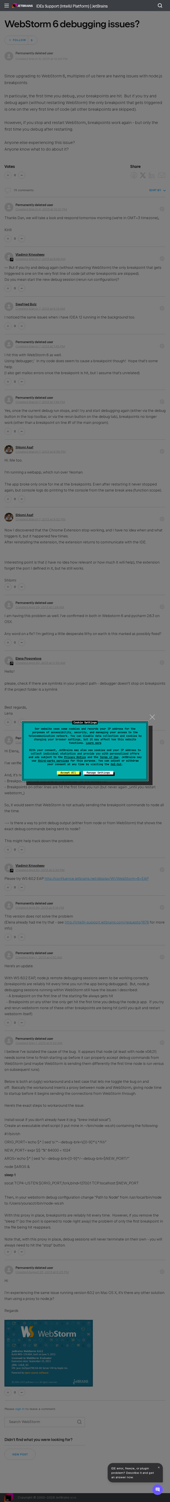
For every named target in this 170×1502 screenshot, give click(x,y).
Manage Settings (98, 773)
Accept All (68, 773)
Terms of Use (109, 757)
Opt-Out (116, 764)
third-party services (53, 761)
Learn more (93, 743)
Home (22, 5)
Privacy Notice (75, 757)
